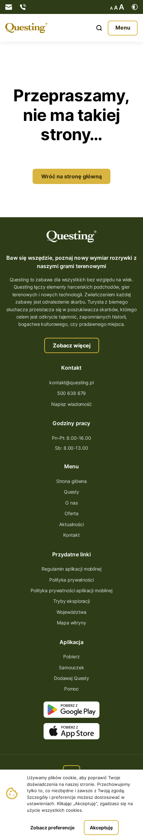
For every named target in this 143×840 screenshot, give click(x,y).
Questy (71, 492)
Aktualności (71, 524)
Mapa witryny (71, 622)
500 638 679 (71, 393)
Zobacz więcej (71, 345)
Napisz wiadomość (71, 404)
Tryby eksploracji (71, 601)
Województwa (71, 612)
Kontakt (71, 535)
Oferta (71, 513)
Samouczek (71, 667)
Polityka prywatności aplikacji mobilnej (71, 590)
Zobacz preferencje (52, 827)
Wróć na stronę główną (71, 176)
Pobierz (71, 656)
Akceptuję (101, 827)
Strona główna (71, 481)
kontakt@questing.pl (71, 382)
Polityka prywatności (71, 580)
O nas (71, 503)
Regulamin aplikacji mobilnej (71, 569)
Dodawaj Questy (71, 678)
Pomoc (71, 689)
